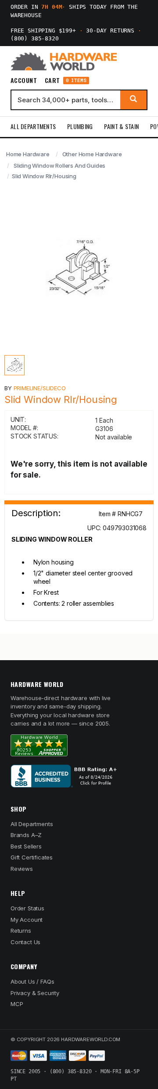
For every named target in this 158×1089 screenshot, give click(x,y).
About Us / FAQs (32, 981)
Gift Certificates (32, 857)
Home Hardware (28, 154)
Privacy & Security (35, 992)
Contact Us (25, 941)
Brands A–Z (26, 834)
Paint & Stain (121, 126)
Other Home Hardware (92, 154)
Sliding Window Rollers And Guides (59, 165)
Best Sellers (26, 846)
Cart (65, 80)
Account (24, 80)
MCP (17, 1003)
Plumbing (80, 126)
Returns (21, 930)
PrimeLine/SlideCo (40, 388)
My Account (27, 919)
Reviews (22, 868)
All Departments (33, 126)
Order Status (27, 908)
